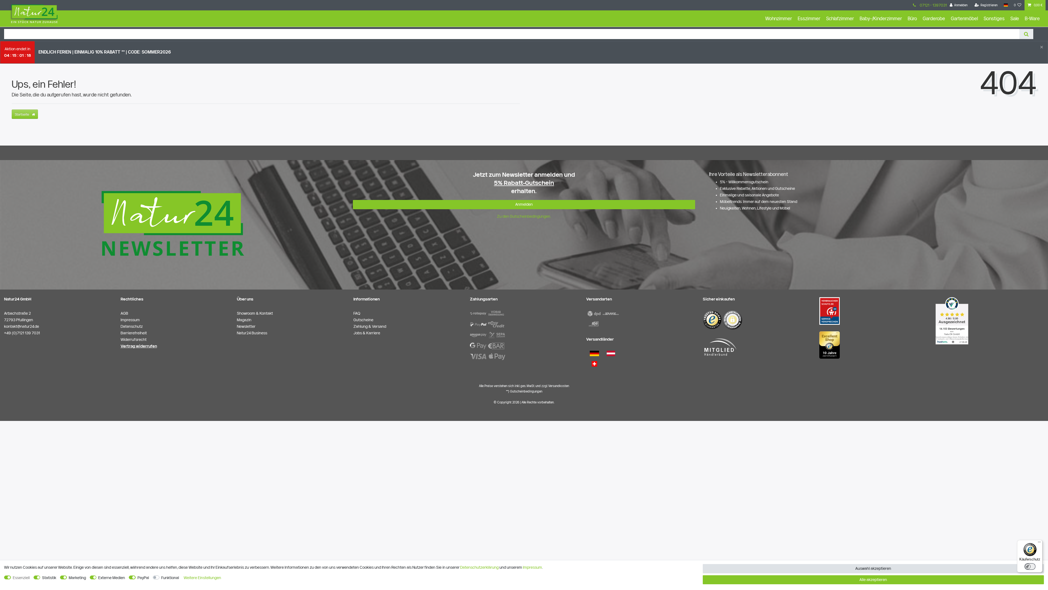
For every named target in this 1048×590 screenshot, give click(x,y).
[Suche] (1026, 34)
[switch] (1030, 566)
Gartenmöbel (964, 18)
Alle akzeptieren (873, 579)
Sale (1014, 18)
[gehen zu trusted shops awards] (829, 345)
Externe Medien (111, 578)
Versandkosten (558, 386)
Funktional (170, 578)
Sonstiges (994, 18)
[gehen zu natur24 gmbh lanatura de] (829, 311)
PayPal (143, 578)
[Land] (1006, 5)
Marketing (77, 578)
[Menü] (1039, 543)
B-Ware (1032, 18)
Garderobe (934, 18)
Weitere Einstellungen (202, 578)
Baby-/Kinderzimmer (881, 18)
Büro (912, 18)
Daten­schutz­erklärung (479, 567)
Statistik (49, 578)
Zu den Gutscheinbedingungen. (524, 216)
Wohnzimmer (778, 18)
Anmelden (524, 204)
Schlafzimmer (840, 18)
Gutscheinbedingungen (526, 391)
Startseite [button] (22, 114)
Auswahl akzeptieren (873, 568)
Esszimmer (809, 18)
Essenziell (21, 578)
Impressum (532, 567)
